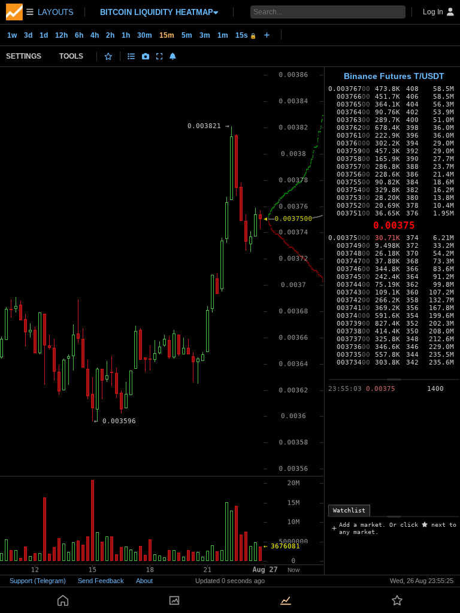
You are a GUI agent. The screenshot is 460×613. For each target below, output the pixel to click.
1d (44, 35)
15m (166, 35)
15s (245, 35)
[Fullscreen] (159, 56)
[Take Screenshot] (145, 56)
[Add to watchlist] (108, 56)
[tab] (349, 511)
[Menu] (20, 12)
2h (110, 35)
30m (144, 35)
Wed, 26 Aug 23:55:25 (421, 580)
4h (94, 35)
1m (222, 35)
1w (12, 35)
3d (28, 35)
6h (79, 35)
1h (126, 35)
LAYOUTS (56, 12)
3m (204, 35)
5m (186, 35)
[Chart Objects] (131, 56)
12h (61, 35)
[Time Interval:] (267, 34)
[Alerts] (173, 56)
